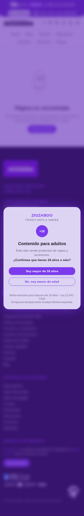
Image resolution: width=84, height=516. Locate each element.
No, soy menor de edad (42, 281)
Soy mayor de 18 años (42, 271)
